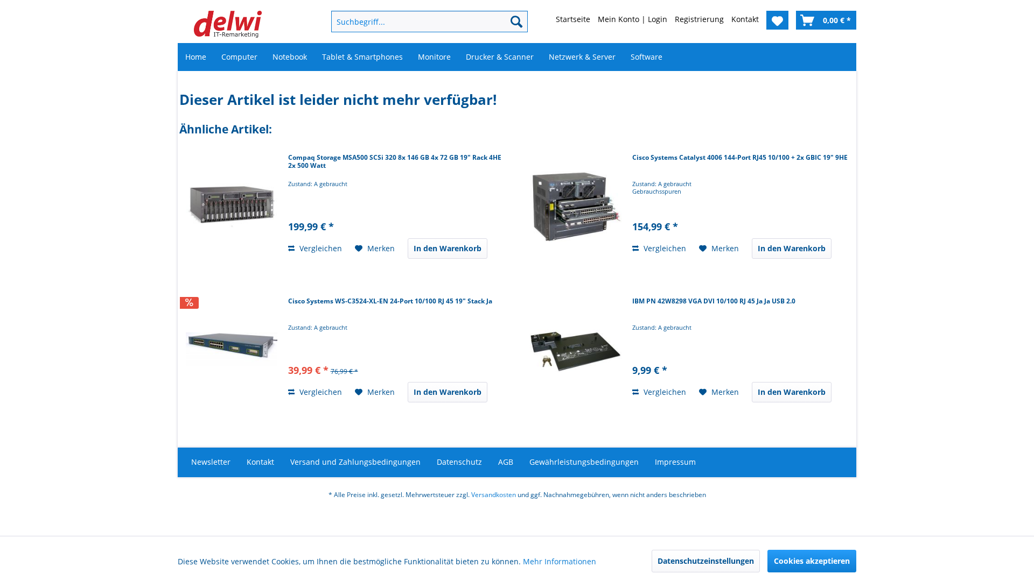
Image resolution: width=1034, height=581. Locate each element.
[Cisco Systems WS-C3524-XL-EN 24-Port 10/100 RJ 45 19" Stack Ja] (231, 351)
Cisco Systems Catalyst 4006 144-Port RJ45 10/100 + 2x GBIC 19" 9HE (740, 157)
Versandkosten (493, 494)
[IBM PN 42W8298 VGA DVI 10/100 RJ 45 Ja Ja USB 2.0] (575, 351)
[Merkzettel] (777, 20)
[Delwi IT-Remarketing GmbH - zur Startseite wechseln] (228, 24)
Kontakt (260, 462)
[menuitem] (412, 21)
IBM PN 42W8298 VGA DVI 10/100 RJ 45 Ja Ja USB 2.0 (713, 301)
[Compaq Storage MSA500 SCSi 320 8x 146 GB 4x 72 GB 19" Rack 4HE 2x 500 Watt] (231, 207)
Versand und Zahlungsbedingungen (355, 462)
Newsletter (210, 462)
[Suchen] (516, 21)
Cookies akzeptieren (812, 561)
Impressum (675, 462)
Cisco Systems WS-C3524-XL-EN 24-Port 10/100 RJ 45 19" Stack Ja (390, 301)
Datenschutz (459, 462)
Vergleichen (319, 248)
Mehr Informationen (559, 561)
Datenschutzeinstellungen (706, 561)
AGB (505, 462)
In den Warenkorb (447, 248)
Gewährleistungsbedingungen (584, 462)
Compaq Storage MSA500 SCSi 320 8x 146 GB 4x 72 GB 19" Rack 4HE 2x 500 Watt (394, 161)
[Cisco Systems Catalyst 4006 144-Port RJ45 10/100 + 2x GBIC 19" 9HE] (575, 207)
